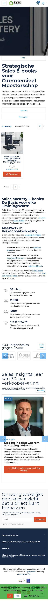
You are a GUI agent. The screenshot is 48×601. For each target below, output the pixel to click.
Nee (17, 596)
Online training (19, 221)
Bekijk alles (42, 346)
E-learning (41, 218)
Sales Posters (37, 271)
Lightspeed (30, 572)
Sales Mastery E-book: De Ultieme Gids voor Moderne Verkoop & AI (12, 160)
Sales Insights (9, 440)
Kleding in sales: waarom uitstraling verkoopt (22, 444)
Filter (23, 58)
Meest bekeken (22, 126)
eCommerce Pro (24, 574)
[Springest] (22, 581)
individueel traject (35, 266)
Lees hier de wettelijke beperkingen (13, 524)
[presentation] (5, 356)
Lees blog (41, 391)
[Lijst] (44, 126)
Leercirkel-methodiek (33, 235)
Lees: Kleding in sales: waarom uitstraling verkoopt (24, 469)
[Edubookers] (28, 581)
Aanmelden (39, 520)
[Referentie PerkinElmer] (39, 356)
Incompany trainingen (15, 258)
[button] (37, 3)
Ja (10, 596)
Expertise (23, 110)
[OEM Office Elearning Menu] (24, 356)
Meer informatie (31, 596)
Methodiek (23, 117)
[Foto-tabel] (40, 126)
